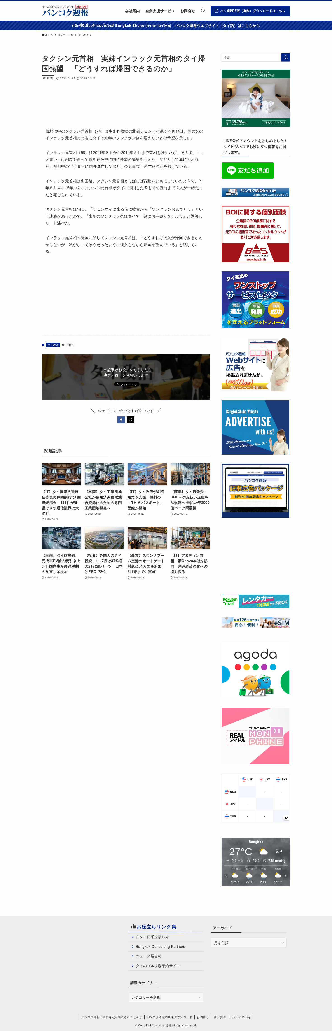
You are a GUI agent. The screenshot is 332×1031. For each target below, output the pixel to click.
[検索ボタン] (203, 11)
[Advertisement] (124, 98)
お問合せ (203, 1017)
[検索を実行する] (285, 57)
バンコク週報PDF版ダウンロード (169, 1017)
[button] (121, 419)
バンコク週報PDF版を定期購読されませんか (112, 1017)
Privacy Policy (240, 1017)
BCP (70, 345)
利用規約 (220, 1017)
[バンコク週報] (65, 11)
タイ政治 (53, 345)
